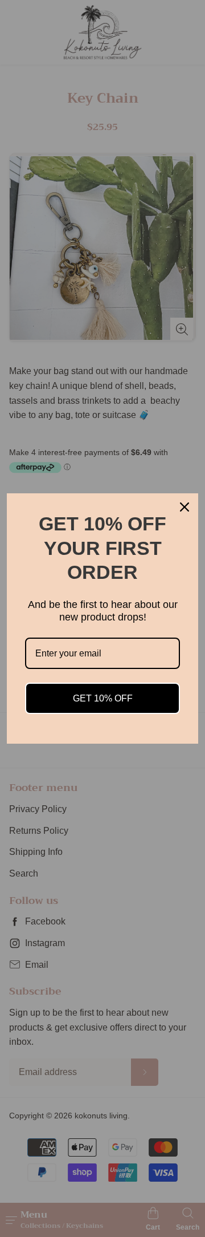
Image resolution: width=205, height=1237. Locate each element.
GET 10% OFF (103, 698)
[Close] (184, 507)
